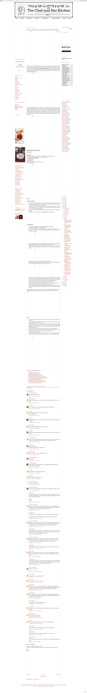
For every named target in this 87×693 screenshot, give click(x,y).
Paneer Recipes (64, 132)
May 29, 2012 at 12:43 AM (34, 478)
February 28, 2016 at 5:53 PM (35, 629)
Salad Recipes (64, 140)
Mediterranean (17, 91)
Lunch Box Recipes (18, 174)
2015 (64, 202)
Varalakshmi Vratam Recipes (20, 204)
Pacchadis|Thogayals (65, 131)
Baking (63, 103)
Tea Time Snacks (65, 149)
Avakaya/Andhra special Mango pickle (35, 379)
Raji (29, 418)
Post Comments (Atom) (35, 679)
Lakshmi (30, 425)
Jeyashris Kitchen (32, 392)
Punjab (16, 96)
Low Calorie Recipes (18, 172)
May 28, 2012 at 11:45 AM (34, 402)
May (65, 218)
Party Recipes (17, 180)
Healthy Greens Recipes (19, 171)
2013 (64, 205)
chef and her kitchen (32, 504)
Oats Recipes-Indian (65, 130)
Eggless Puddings (65, 118)
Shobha (30, 444)
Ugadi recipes (17, 202)
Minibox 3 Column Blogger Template (39, 686)
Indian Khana (31, 451)
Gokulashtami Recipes (19, 194)
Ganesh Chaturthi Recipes (19, 193)
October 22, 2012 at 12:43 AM (35, 518)
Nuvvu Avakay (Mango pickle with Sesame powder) (37, 381)
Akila (29, 411)
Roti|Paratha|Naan (65, 139)
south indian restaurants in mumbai (34, 616)
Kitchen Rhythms (31, 567)
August (65, 214)
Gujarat (16, 80)
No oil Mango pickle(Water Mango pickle (35, 382)
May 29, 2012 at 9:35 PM (34, 490)
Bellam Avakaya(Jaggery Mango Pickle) (35, 374)
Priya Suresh (31, 437)
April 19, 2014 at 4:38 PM (34, 598)
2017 (64, 199)
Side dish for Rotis (65, 144)
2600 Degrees (51, 686)
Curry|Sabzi (64, 110)
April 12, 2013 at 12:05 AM (34, 556)
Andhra (16, 76)
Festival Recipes (18, 170)
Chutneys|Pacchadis (65, 109)
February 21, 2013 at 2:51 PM (35, 548)
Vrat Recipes (17, 183)
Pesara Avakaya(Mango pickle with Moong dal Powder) (38, 377)
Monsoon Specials (18, 178)
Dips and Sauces (64, 115)
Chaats (63, 107)
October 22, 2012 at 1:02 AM (35, 526)
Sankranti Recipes (18, 201)
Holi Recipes (17, 196)
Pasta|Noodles (64, 134)
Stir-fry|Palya (64, 147)
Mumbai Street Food (18, 93)
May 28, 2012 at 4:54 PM (34, 442)
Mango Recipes (17, 175)
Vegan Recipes (17, 182)
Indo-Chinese (17, 83)
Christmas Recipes (18, 189)
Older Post (58, 674)
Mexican (16, 92)
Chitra (30, 405)
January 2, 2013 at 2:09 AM (35, 534)
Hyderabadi (17, 81)
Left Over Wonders (65, 126)
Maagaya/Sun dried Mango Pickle (34, 373)
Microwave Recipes (18, 176)
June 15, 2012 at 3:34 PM (34, 510)
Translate (22, 210)
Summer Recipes (56, 387)
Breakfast (63, 105)
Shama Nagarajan (32, 457)
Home (44, 674)
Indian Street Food (65, 122)
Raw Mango (45, 387)
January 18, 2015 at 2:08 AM (35, 610)
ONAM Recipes (17, 200)
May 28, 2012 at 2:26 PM (34, 428)
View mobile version (43, 676)
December (66, 208)
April (65, 276)
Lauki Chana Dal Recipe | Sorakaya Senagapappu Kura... (68, 244)
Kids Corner (64, 124)
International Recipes (18, 84)
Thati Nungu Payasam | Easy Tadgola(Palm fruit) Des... (67, 240)
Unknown (30, 574)
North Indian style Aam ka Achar (34, 372)
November (66, 209)
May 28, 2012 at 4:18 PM (34, 435)
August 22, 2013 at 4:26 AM (35, 571)
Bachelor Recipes (18, 166)
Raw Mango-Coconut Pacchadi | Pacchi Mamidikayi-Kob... (67, 273)
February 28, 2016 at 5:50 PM (35, 623)
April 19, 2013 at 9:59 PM (34, 564)
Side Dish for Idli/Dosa (65, 143)
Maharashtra (17, 89)
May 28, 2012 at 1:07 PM (34, 415)
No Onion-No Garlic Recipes (20, 179)
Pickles (40, 387)
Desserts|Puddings (65, 114)
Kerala (16, 88)
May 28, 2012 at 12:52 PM (34, 408)
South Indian (17, 97)
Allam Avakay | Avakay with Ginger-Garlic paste (37, 380)
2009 (64, 285)
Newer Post (28, 674)
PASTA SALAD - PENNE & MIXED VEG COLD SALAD (67, 257)
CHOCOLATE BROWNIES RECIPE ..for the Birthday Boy (68, 253)
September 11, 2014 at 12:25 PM (36, 603)
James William (47, 686)
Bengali (16, 79)
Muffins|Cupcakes (65, 127)
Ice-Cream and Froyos (65, 119)
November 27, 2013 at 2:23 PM (35, 576)
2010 (64, 284)
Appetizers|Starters (65, 102)
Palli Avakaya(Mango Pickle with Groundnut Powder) (37, 378)
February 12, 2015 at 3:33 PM (35, 617)
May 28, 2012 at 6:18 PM (34, 454)
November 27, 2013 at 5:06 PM (35, 581)
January (65, 280)
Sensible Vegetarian (32, 487)
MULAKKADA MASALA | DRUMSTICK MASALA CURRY (68, 269)
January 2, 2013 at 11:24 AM (35, 542)
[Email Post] (44, 386)
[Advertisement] (43, 22)
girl (29, 620)
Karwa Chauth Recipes (19, 197)
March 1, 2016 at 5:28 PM (34, 641)
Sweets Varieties (64, 148)
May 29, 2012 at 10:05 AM (34, 484)
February (65, 279)
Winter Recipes (17, 184)
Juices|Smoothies (65, 123)
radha (30, 430)
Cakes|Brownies (64, 106)
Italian (16, 85)
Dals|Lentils (64, 111)
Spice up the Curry (32, 481)
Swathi (30, 475)
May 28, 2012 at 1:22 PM (34, 422)
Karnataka (16, 87)
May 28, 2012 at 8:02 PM (34, 467)
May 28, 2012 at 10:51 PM (34, 473)
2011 (64, 282)
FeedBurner (22, 66)
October (65, 211)
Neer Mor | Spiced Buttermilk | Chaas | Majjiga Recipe (67, 265)
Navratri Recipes (18, 198)
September (66, 212)
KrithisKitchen (31, 398)
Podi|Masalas (64, 136)
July (64, 215)
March (65, 277)
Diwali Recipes (17, 190)
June (65, 217)
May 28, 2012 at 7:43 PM (34, 460)
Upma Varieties (64, 151)
